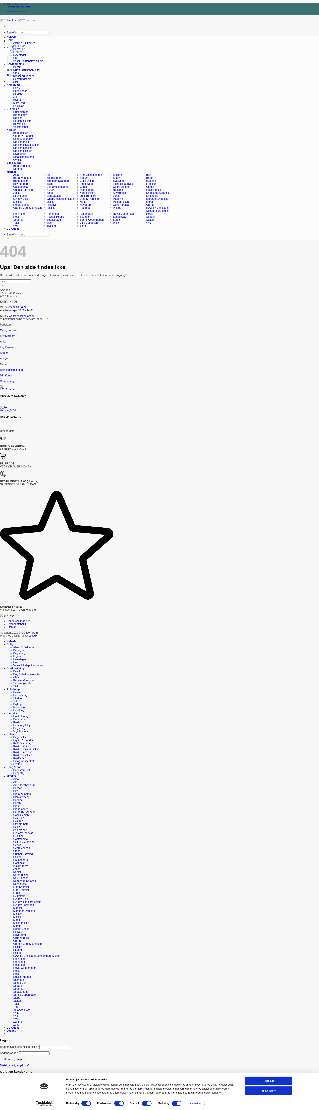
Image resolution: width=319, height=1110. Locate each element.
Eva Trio (151, 180)
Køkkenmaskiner (23, 147)
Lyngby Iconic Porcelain (61, 198)
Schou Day (119, 216)
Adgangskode (9, 1053)
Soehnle (18, 219)
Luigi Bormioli (88, 195)
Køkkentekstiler (22, 150)
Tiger (50, 222)
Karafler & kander (23, 76)
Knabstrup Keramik (157, 192)
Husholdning (20, 112)
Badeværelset (21, 165)
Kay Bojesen (120, 192)
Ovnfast (17, 159)
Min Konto (6, 375)
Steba (116, 219)
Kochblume (20, 195)
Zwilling (51, 225)
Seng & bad (14, 162)
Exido (50, 183)
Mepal (83, 201)
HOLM (50, 189)
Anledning (13, 85)
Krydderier (19, 153)
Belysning (19, 49)
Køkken (17, 117)
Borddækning (15, 668)
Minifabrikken (121, 201)
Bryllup (17, 100)
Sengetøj (18, 168)
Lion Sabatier (54, 195)
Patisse (51, 207)
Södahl (150, 216)
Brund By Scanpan (58, 180)
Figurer (17, 656)
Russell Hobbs (55, 216)
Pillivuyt (51, 204)
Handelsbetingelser (18, 621)
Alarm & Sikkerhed (24, 43)
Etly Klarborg (21, 183)
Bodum (84, 177)
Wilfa (116, 222)
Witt (148, 222)
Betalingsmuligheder (12, 369)
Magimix (118, 198)
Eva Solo (118, 180)
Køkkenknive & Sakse (26, 144)
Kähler (50, 192)
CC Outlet (13, 228)
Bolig (10, 40)
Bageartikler (20, 132)
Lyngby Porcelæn (90, 198)
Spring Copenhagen (92, 219)
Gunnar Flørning (23, 189)
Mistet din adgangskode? (15, 1065)
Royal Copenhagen (124, 213)
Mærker (11, 171)
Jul (15, 97)
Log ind (20, 1059)
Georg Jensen (121, 186)
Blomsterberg (54, 177)
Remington (19, 213)
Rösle (149, 213)
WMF (16, 225)
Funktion (151, 183)
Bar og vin (19, 46)
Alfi (48, 174)
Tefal (16, 222)
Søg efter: (12, 32)
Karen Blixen (87, 192)
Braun (149, 177)
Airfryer (4, 358)
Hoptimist (118, 189)
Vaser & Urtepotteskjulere (28, 61)
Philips (117, 207)
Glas (16, 73)
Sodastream (54, 219)
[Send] (8, 238)
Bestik (17, 67)
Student (17, 94)
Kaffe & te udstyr (23, 138)
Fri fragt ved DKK (19, 6)
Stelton (150, 219)
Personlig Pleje (22, 120)
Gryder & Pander (23, 135)
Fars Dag (18, 106)
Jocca (16, 192)
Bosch (116, 177)
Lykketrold (152, 195)
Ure (15, 662)
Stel (15, 82)
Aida (16, 174)
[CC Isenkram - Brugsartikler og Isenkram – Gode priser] (18, 20)
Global (150, 186)
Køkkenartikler (21, 141)
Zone (83, 225)
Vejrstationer (20, 126)
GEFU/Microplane (57, 186)
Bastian (117, 174)
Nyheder (12, 37)
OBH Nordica (121, 204)
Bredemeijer (20, 180)
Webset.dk (31, 635)
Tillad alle (268, 1080)
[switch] (119, 1103)
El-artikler (13, 109)
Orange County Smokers (27, 207)
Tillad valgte (269, 1090)
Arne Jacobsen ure (91, 174)
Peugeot (85, 207)
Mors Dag (19, 103)
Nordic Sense (21, 204)
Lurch (116, 195)
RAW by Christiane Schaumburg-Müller (157, 209)
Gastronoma (20, 186)
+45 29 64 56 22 (16, 307)
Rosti (16, 216)
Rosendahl (86, 213)
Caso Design (87, 180)
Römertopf (53, 213)
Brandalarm (20, 114)
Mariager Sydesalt (157, 198)
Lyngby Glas (20, 198)
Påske (17, 88)
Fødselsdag (20, 91)
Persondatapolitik (17, 624)
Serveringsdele (22, 79)
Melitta (50, 201)
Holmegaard (87, 189)
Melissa (17, 201)
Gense (84, 186)
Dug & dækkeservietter (26, 70)
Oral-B (150, 204)
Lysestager (19, 55)
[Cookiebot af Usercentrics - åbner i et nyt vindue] (44, 1103)
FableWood (87, 183)
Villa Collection (89, 222)
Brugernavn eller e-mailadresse (19, 1046)
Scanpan (85, 216)
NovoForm (86, 204)
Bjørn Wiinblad (22, 177)
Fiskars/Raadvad (123, 183)
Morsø (150, 201)
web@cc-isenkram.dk (21, 316)
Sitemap (11, 627)
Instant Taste (153, 189)
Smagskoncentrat (23, 156)
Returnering (7, 381)
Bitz (148, 174)
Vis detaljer (194, 1103)
